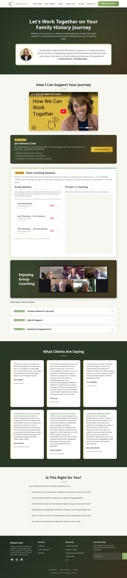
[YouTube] (12, 559)
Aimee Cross (21, 3)
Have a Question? (108, 4)
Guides (60, 4)
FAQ (67, 560)
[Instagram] (17, 559)
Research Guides (71, 550)
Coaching (41, 546)
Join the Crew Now (102, 149)
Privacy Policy (53, 570)
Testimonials (70, 556)
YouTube (81, 4)
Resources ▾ (91, 4)
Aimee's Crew (70, 4)
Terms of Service (65, 570)
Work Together (50, 4)
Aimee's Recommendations (75, 553)
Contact (75, 570)
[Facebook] (21, 559)
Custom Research (44, 550)
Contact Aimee (33, 239)
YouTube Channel (71, 546)
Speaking (41, 553)
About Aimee (37, 4)
